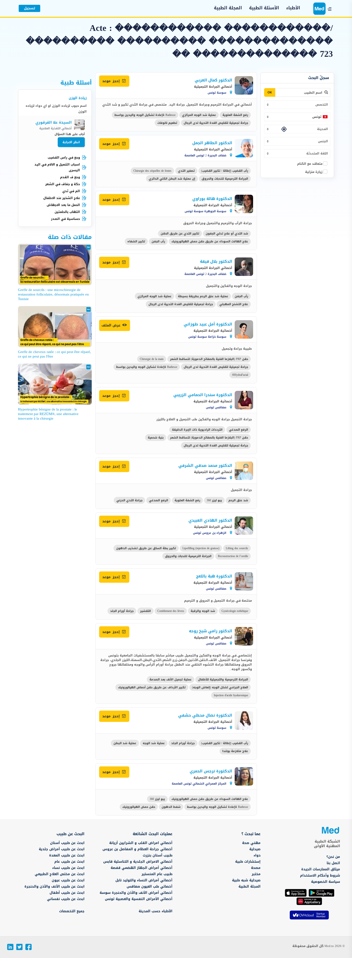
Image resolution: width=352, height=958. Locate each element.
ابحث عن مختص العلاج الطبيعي (60, 874)
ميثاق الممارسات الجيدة (320, 869)
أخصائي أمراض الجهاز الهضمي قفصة (141, 868)
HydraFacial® (240, 374)
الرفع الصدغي (238, 429)
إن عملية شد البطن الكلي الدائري (172, 178)
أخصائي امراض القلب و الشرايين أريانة (140, 843)
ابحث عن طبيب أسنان (67, 843)
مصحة (256, 868)
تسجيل (29, 8)
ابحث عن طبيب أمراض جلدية (62, 849)
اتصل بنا (333, 863)
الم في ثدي (71, 191)
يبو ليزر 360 (214, 500)
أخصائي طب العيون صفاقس (149, 886)
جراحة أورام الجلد (122, 611)
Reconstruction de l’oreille (233, 556)
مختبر (256, 874)
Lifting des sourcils (237, 548)
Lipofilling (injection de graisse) (200, 548)
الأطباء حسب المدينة (155, 911)
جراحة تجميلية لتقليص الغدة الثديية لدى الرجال (216, 122)
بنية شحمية (156, 437)
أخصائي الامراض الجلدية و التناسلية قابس (137, 861)
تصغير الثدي (186, 170)
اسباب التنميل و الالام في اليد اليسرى (57, 167)
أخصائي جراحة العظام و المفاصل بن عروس (137, 849)
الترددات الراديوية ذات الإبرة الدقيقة (197, 429)
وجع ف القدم (70, 177)
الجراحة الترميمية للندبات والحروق (225, 178)
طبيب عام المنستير (157, 874)
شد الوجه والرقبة (203, 611)
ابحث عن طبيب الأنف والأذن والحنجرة (54, 886)
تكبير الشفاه (136, 241)
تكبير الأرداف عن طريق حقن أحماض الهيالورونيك (152, 687)
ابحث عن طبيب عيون (68, 880)
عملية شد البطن (125, 743)
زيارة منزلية (314, 172)
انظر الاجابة (71, 142)
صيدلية (255, 849)
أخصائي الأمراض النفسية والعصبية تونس (138, 899)
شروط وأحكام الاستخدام (320, 875)
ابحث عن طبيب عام (69, 861)
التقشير (145, 611)
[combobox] (297, 105)
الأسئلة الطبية (264, 8)
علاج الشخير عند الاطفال (61, 198)
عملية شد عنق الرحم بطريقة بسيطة (203, 296)
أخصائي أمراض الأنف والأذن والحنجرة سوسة (136, 893)
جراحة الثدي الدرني (129, 500)
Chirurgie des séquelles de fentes (152, 170)
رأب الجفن (158, 241)
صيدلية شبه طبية (246, 880)
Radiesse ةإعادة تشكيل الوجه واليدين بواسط (145, 115)
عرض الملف (112, 325)
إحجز (111, 81)
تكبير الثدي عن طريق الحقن (180, 233)
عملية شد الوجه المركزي (199, 115)
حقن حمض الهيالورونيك (138, 807)
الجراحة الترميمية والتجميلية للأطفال (223, 679)
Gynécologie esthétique (234, 611)
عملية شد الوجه (154, 743)
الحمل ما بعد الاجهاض (63, 205)
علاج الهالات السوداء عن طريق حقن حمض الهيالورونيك (209, 241)
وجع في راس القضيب (64, 157)
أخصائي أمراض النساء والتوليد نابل (143, 880)
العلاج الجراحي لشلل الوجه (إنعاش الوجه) (220, 687)
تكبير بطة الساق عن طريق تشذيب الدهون (146, 548)
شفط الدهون (171, 807)
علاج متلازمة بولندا (235, 751)
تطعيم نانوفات (167, 122)
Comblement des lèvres (170, 611)
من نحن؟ (333, 857)
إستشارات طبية (248, 861)
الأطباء (293, 8)
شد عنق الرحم (238, 500)
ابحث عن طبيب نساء (68, 868)
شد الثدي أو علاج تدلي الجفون (227, 233)
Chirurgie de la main (152, 359)
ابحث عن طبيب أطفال (67, 893)
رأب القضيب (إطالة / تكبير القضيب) (224, 170)
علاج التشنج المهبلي (233, 304)
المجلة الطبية (228, 8)
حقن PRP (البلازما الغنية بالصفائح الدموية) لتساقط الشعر (209, 359)
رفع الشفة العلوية (235, 115)
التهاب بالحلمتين (67, 212)
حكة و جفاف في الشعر (62, 184)
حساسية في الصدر (65, 219)
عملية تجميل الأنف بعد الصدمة (170, 679)
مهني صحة (251, 843)
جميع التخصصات (72, 911)
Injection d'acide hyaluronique (231, 695)
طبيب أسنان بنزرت (157, 855)
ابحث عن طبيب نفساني (66, 899)
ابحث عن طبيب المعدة (67, 855)
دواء (257, 855)
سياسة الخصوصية (325, 881)
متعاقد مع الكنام (310, 163)
